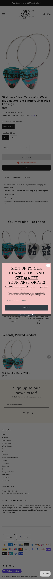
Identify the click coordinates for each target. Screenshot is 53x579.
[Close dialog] (48, 265)
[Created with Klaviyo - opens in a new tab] (26, 315)
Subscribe (26, 307)
